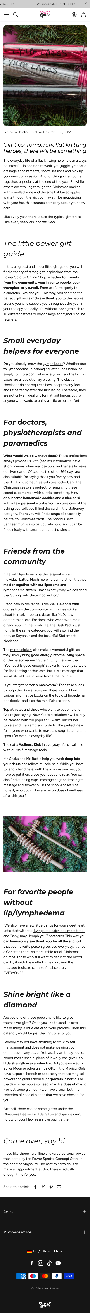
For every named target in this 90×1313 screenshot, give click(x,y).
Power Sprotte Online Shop (24, 277)
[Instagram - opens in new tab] (40, 1263)
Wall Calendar (60, 604)
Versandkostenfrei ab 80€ (47, 4)
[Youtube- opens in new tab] (58, 1263)
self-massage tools (32, 750)
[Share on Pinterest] (51, 1187)
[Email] (59, 1187)
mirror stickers (21, 650)
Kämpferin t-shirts (42, 725)
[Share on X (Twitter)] (43, 1187)
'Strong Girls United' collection (33, 595)
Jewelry (9, 1042)
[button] (6, 14)
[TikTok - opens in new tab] (49, 1263)
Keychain (23, 636)
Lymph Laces (53, 364)
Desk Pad (63, 625)
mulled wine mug (45, 962)
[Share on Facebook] (35, 1187)
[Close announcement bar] (85, 3)
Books (27, 690)
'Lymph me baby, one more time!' (59, 931)
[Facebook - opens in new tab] (32, 1263)
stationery (76, 508)
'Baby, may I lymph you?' (29, 936)
